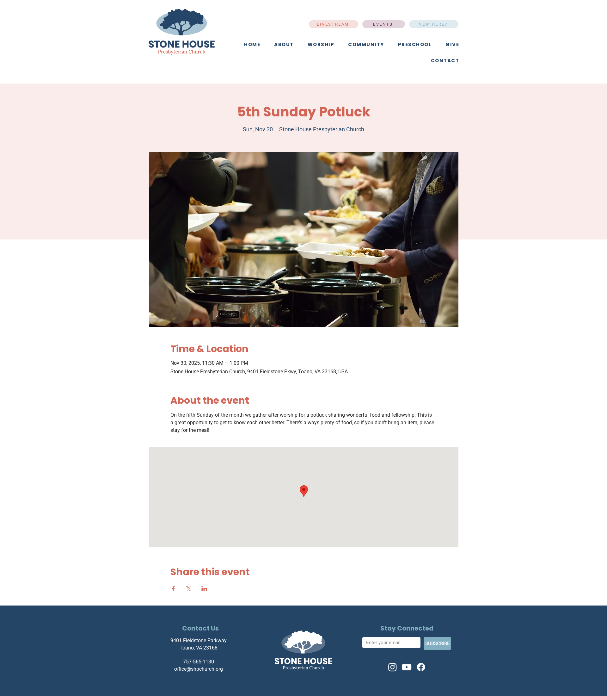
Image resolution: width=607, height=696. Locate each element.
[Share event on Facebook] (173, 588)
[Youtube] (406, 667)
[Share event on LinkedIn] (204, 588)
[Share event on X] (189, 588)
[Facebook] (420, 667)
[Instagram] (392, 667)
